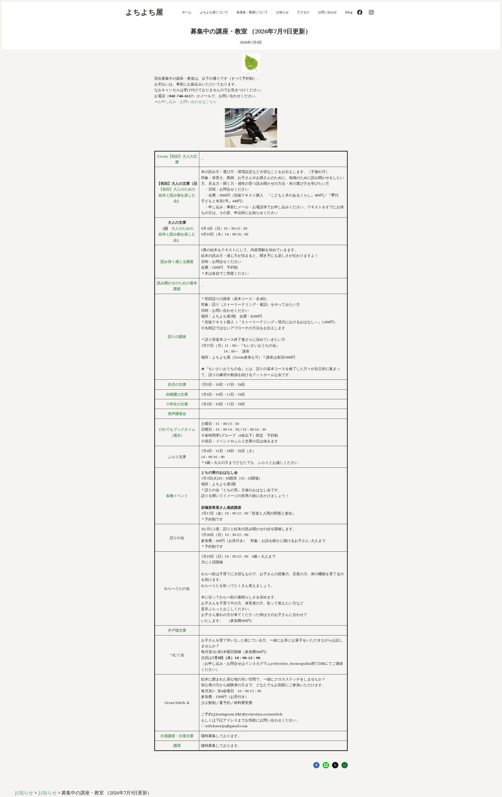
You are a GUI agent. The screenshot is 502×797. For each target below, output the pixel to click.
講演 (177, 745)
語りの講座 (177, 336)
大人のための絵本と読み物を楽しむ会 (177, 234)
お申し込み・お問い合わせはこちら (187, 101)
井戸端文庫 (177, 630)
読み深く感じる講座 (177, 261)
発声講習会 (177, 413)
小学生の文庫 (177, 404)
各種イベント (177, 495)
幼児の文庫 (177, 384)
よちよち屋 (144, 12)
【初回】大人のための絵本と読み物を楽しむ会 (177, 195)
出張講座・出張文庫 (177, 735)
